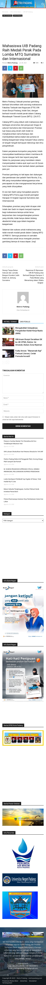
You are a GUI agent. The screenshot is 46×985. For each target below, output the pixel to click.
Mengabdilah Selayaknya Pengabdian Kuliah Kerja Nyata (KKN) (29, 331)
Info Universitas (15, 12)
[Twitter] (10, 68)
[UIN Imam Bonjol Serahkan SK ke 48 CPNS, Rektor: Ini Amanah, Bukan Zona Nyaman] (8, 342)
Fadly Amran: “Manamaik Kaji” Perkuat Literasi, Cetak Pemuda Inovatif (28, 353)
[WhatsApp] (21, 68)
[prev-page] (3, 362)
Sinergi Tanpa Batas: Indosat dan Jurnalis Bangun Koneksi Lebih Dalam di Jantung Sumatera (10, 275)
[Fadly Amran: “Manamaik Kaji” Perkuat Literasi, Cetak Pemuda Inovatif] (8, 353)
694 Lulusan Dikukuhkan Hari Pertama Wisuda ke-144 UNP (23, 451)
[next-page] (7, 362)
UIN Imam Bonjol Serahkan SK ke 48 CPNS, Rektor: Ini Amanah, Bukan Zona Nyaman (28, 342)
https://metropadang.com (23, 310)
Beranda (5, 12)
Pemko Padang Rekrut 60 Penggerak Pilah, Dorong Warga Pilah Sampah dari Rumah (23, 460)
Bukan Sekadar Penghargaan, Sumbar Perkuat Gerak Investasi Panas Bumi (21, 490)
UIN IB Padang (28, 12)
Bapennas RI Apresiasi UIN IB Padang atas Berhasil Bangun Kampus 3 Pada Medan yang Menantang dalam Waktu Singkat (33, 276)
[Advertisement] (23, 30)
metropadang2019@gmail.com (26, 968)
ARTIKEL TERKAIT (10, 322)
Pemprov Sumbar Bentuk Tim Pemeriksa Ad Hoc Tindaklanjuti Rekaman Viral (20, 442)
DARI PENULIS (25, 322)
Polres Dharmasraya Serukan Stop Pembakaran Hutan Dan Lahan (23, 500)
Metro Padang (12, 63)
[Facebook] (4, 68)
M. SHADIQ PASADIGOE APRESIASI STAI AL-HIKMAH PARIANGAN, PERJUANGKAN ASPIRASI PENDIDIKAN (21, 470)
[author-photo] (23, 303)
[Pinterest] (15, 68)
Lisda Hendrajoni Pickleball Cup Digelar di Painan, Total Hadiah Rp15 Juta (22, 480)
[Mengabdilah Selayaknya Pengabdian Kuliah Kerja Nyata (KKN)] (8, 331)
